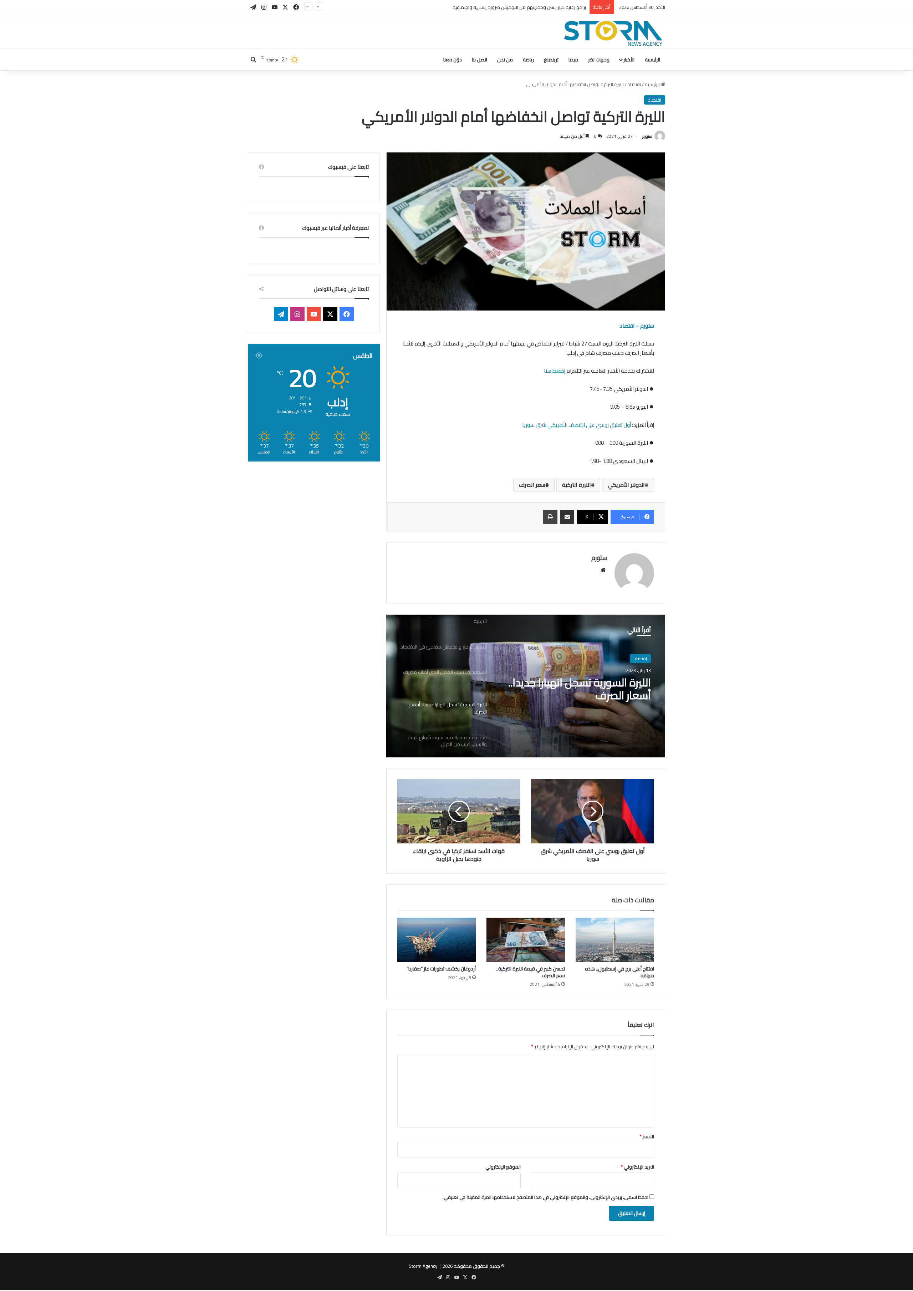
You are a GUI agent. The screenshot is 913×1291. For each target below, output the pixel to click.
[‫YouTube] (314, 314)
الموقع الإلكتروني (503, 1167)
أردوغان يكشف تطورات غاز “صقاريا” (441, 968)
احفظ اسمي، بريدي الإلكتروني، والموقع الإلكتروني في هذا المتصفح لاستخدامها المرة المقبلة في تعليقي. (545, 1197)
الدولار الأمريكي (626, 484)
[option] (525, 686)
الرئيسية (652, 59)
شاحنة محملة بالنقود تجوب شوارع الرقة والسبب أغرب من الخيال (577, 690)
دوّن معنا (452, 59)
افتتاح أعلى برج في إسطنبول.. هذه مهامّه (619, 972)
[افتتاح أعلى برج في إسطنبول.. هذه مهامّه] (615, 940)
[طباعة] (550, 517)
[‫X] (330, 314)
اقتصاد (634, 84)
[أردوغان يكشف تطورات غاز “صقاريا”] (436, 940)
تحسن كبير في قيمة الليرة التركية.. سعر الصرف (530, 972)
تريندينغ (551, 59)
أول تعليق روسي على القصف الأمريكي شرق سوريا (576, 425)
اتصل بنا (479, 59)
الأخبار (628, 59)
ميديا (573, 59)
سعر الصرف (532, 484)
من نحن (505, 59)
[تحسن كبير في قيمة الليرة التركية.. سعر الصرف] (525, 940)
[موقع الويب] (603, 570)
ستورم (647, 136)
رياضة (528, 59)
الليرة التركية (576, 484)
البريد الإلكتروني (637, 1167)
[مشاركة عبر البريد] (567, 517)
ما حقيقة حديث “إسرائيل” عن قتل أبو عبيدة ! (544, 7)
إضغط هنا (554, 370)
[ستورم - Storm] (613, 33)
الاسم (646, 1136)
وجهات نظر (598, 59)
